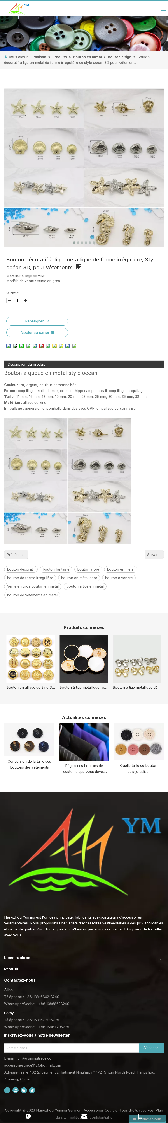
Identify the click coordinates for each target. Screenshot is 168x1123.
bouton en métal (120, 569)
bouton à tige (88, 569)
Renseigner (34, 321)
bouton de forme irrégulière (30, 578)
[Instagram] (24, 1090)
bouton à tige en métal (85, 586)
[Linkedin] (15, 1090)
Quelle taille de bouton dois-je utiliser (138, 768)
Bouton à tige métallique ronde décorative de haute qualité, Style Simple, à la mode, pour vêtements (84, 687)
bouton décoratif (21, 569)
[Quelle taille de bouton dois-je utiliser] (139, 741)
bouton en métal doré (79, 578)
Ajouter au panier (34, 332)
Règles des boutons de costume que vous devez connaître (84, 769)
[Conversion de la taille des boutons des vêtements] (29, 739)
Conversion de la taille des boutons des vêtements (29, 764)
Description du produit (26, 364)
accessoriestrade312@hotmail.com (32, 1065)
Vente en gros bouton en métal (33, 586)
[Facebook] (7, 1090)
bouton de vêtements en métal (32, 595)
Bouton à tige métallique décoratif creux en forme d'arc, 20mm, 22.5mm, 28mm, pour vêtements (137, 687)
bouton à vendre (119, 578)
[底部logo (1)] (84, 852)
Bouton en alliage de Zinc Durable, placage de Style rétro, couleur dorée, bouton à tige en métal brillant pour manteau (30, 687)
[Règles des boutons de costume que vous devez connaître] (84, 741)
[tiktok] (32, 1090)
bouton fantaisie (56, 569)
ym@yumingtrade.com (36, 1058)
